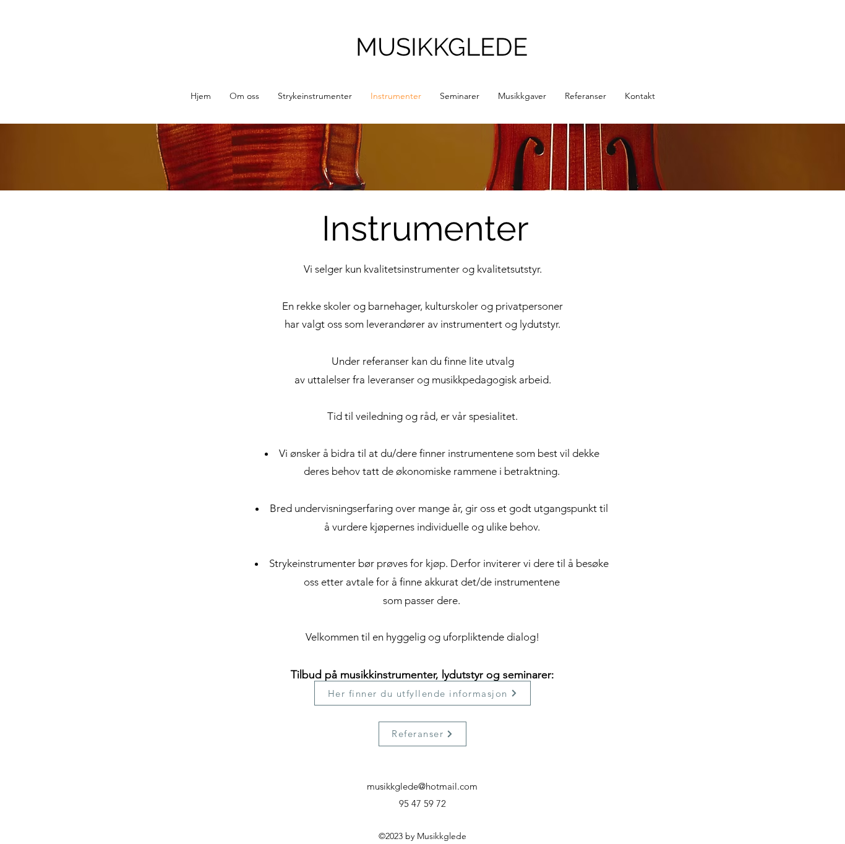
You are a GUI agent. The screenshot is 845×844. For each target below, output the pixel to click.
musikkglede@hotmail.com (422, 786)
